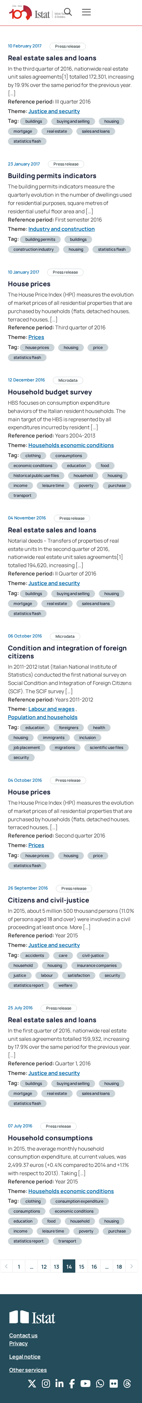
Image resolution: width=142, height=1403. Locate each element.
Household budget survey (50, 391)
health (99, 727)
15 (81, 1266)
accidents (34, 955)
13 (56, 1266)
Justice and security (54, 111)
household (83, 475)
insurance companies (97, 965)
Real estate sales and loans (52, 57)
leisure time (53, 485)
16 (94, 1266)
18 (119, 1266)
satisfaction (79, 975)
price (98, 347)
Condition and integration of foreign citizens (67, 651)
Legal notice (25, 1356)
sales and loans (96, 131)
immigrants (53, 737)
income (20, 485)
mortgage (23, 131)
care (63, 955)
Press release (67, 46)
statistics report (29, 985)
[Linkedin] (59, 1385)
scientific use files (106, 747)
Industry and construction (61, 229)
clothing (33, 455)
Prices (36, 337)
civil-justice (93, 955)
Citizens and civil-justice (48, 900)
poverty (86, 485)
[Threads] (127, 1385)
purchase (117, 485)
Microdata (68, 380)
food (105, 465)
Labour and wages (51, 708)
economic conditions (33, 465)
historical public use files (36, 475)
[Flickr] (114, 1385)
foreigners (68, 727)
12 (44, 1266)
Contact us (23, 1335)
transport (22, 495)
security (21, 757)
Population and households (43, 717)
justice (20, 975)
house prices (37, 347)
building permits (40, 239)
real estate (57, 131)
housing (111, 121)
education (76, 465)
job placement (27, 747)
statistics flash (27, 141)
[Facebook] (72, 1385)
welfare (65, 985)
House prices (29, 283)
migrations (65, 747)
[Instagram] (46, 1385)
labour (47, 975)
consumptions (68, 455)
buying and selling (73, 121)
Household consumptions (50, 1137)
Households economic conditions (71, 445)
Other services (28, 1369)
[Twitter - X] (32, 1385)
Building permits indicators (52, 175)
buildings (33, 121)
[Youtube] (85, 1385)
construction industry (34, 249)
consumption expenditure (79, 1201)
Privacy (18, 1343)
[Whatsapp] (100, 1385)
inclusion (87, 737)
